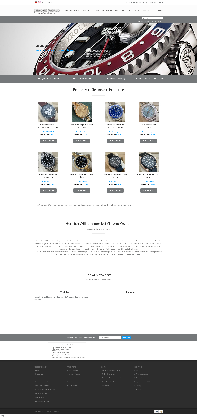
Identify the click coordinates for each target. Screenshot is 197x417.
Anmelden (128, 2)
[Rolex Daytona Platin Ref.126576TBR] (136, 111)
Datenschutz (140, 378)
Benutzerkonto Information (111, 370)
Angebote (72, 378)
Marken (71, 381)
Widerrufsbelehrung (142, 374)
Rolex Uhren (99, 10)
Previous (2, 42)
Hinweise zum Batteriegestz (44, 381)
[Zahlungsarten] (158, 411)
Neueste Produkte (75, 374)
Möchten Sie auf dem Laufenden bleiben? (82, 337)
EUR (45, 2)
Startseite (68, 10)
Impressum (39, 374)
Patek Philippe (120, 10)
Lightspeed (56, 411)
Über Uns (109, 10)
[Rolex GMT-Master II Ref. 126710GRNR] (36, 161)
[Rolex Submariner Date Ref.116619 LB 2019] (103, 111)
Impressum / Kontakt (156, 2)
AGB (137, 370)
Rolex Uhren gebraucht (83, 10)
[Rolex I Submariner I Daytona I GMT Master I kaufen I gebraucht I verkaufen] (47, 10)
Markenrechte (39, 397)
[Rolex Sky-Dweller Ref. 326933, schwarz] (69, 161)
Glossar (37, 370)
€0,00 (161, 10)
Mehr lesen (136, 254)
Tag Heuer (132, 10)
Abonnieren (126, 338)
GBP (48, 2)
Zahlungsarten (40, 378)
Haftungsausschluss (42, 385)
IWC (139, 10)
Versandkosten (125, 205)
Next (194, 42)
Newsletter (105, 385)
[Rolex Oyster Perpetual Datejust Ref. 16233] (69, 111)
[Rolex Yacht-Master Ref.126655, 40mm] (136, 161)
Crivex (42, 411)
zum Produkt (48, 141)
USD (52, 2)
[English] (39, 2)
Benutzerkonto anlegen (140, 2)
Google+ (3, 415)
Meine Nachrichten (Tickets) (111, 378)
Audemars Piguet (149, 10)
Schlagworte (73, 385)
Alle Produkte (73, 370)
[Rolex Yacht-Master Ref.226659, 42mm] (103, 161)
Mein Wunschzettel (108, 381)
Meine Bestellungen (108, 374)
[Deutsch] (36, 2)
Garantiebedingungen (42, 401)
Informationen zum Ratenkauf (45, 389)
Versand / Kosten (41, 393)
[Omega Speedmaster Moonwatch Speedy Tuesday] (36, 111)
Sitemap (138, 385)
